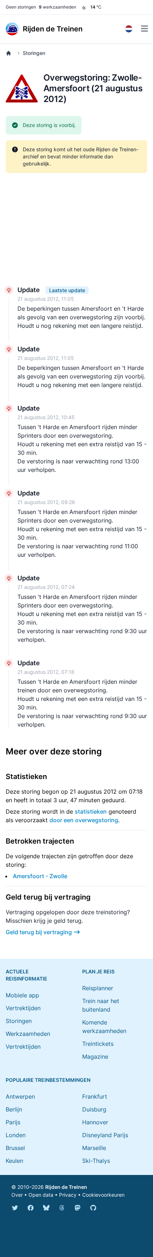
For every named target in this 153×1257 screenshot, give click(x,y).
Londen (16, 1135)
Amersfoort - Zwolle (40, 876)
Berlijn (14, 1109)
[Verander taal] (128, 28)
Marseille (94, 1147)
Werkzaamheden (28, 1033)
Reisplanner (97, 988)
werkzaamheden (57, 7)
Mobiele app (22, 995)
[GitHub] (93, 1207)
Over (17, 1195)
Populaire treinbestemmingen (48, 1080)
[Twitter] (15, 1207)
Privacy (67, 1195)
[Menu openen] (144, 28)
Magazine (95, 1056)
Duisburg (94, 1109)
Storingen (34, 53)
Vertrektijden (23, 1008)
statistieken (91, 811)
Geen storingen (21, 7)
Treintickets (98, 1043)
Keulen (14, 1160)
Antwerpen (20, 1096)
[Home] (10, 53)
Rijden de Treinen (66, 1187)
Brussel (15, 1147)
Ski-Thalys (96, 1160)
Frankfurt (94, 1096)
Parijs (13, 1122)
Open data (40, 1195)
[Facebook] (30, 1207)
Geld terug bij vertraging (39, 932)
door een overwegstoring (83, 820)
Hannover (95, 1122)
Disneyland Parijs (105, 1135)
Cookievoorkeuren (103, 1195)
